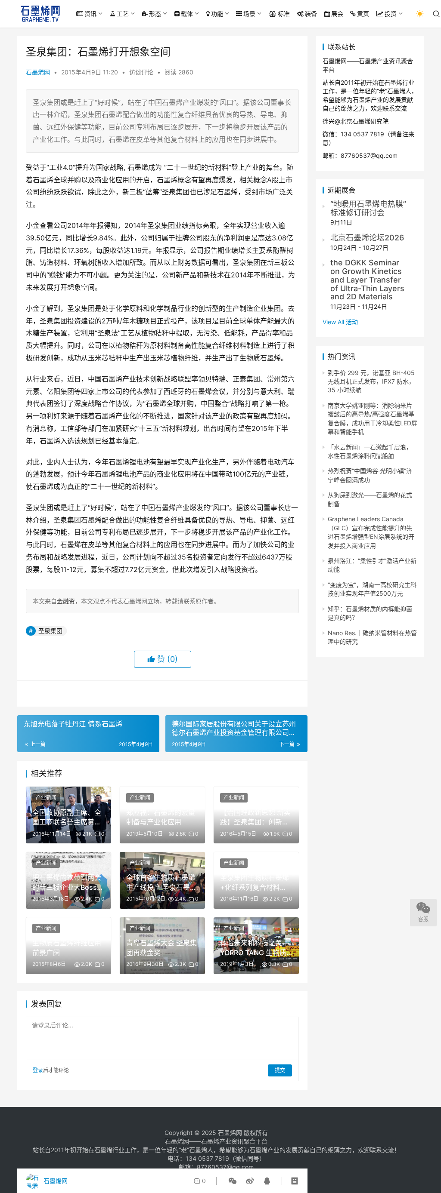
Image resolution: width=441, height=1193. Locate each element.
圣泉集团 (50, 630)
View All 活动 (340, 322)
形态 (155, 13)
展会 (337, 13)
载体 (187, 13)
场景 (249, 13)
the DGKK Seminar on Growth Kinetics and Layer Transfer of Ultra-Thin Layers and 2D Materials (367, 279)
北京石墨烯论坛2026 (367, 237)
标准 (284, 13)
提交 (280, 1070)
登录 (38, 1070)
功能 (217, 13)
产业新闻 (46, 797)
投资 (391, 13)
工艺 (123, 13)
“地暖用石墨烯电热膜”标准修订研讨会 (368, 208)
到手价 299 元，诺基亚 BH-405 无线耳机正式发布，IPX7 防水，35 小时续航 (371, 381)
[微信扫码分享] (232, 1181)
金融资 (66, 601)
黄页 (363, 13)
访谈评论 (141, 72)
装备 (311, 13)
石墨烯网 (38, 72)
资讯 (90, 13)
